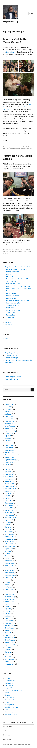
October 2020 (9, 573)
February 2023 (9, 505)
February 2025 (9, 448)
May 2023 (8, 498)
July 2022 (8, 522)
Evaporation (9, 678)
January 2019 (9, 623)
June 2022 (8, 524)
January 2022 (9, 536)
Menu (31, 14)
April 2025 (8, 443)
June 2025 (8, 438)
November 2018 (10, 628)
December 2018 (10, 625)
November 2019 (10, 599)
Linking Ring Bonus (11, 379)
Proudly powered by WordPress (22, 744)
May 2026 (8, 412)
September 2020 (10, 575)
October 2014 (9, 642)
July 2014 (8, 647)
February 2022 (9, 534)
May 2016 (8, 633)
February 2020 (9, 592)
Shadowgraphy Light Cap (14, 305)
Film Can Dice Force (13, 284)
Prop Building (9, 697)
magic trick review (11, 688)
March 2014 (8, 657)
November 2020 (10, 570)
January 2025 (9, 450)
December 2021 (10, 539)
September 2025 (10, 431)
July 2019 (8, 609)
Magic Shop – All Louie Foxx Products (17, 267)
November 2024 (10, 455)
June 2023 (8, 496)
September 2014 (10, 645)
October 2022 (9, 515)
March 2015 (8, 635)
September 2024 (10, 460)
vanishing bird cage (11, 707)
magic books (9, 683)
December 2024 (10, 452)
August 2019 (9, 606)
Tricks (22, 249)
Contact (5, 339)
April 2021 (8, 558)
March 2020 (9, 589)
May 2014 (8, 652)
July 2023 (8, 493)
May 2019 (8, 613)
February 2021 (9, 563)
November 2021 (10, 541)
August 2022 (9, 520)
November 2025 (10, 426)
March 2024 (9, 474)
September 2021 (10, 546)
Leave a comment (26, 148)
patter (7, 692)
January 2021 (9, 565)
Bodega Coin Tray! (12, 272)
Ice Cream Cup (11, 291)
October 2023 (9, 486)
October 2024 (9, 457)
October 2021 (9, 544)
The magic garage (15, 148)
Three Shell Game (11, 355)
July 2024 (8, 464)
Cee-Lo (8, 274)
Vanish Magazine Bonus (13, 377)
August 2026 (9, 404)
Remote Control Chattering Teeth (17, 300)
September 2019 (10, 604)
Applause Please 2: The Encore (16, 269)
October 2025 (9, 428)
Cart (6, 320)
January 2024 (9, 479)
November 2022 (10, 512)
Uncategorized (10, 705)
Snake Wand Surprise (13, 310)
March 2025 (9, 445)
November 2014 (10, 640)
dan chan (19, 146)
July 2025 (8, 436)
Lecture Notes (11, 293)
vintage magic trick (11, 712)
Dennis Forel (10, 52)
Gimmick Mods (10, 680)
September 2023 (10, 488)
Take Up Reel (10, 315)
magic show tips (16, 145)
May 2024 (8, 469)
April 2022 (8, 529)
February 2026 (10, 419)
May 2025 (8, 440)
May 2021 (8, 556)
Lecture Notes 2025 (13, 296)
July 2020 (8, 580)
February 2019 (9, 621)
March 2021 (8, 561)
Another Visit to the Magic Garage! (15, 41)
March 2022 (9, 532)
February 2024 (9, 476)
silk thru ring (22, 251)
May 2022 (8, 527)
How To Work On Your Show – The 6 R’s (20, 288)
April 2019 (8, 616)
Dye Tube (9, 276)
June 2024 (8, 467)
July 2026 (8, 407)
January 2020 (9, 594)
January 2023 (9, 508)
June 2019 (8, 611)
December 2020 (10, 568)
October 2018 (9, 630)
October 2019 (9, 601)
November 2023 (10, 484)
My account (8, 324)
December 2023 (10, 481)
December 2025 (10, 424)
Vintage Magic (9, 317)
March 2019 (9, 618)
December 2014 (10, 637)
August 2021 (9, 549)
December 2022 (10, 510)
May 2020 (8, 585)
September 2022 (10, 517)
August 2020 (9, 577)
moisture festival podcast (13, 690)
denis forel (26, 146)
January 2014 (9, 661)
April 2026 (8, 414)
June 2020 (8, 582)
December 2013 (10, 664)
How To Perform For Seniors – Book (18, 286)
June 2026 (8, 409)
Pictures (23, 145)
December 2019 (10, 597)
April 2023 (8, 500)
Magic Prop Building (11, 353)
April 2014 (8, 654)
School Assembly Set (13, 303)
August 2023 (9, 491)
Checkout (8, 322)
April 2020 (8, 587)
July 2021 (8, 551)
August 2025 (9, 433)
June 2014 (8, 649)
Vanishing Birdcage (11, 358)
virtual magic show (11, 714)
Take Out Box (10, 312)
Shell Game (10, 308)
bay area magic (12, 146)
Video (6, 709)
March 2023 (9, 503)
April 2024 (8, 472)
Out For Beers (11, 298)
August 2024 (9, 462)
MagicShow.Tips (11, 21)
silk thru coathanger (12, 251)
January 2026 (9, 421)
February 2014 (9, 659)
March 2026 (9, 416)
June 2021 (8, 553)
